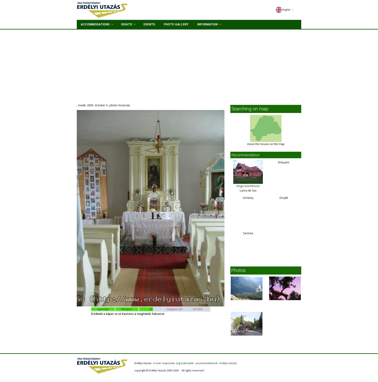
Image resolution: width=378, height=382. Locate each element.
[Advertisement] (189, 59)
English (286, 9)
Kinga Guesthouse (248, 186)
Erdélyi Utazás (228, 363)
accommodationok (207, 363)
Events (149, 24)
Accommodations (95, 24)
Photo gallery (176, 24)
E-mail (157, 363)
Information (207, 24)
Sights (126, 24)
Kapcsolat (168, 363)
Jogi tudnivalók (185, 363)
